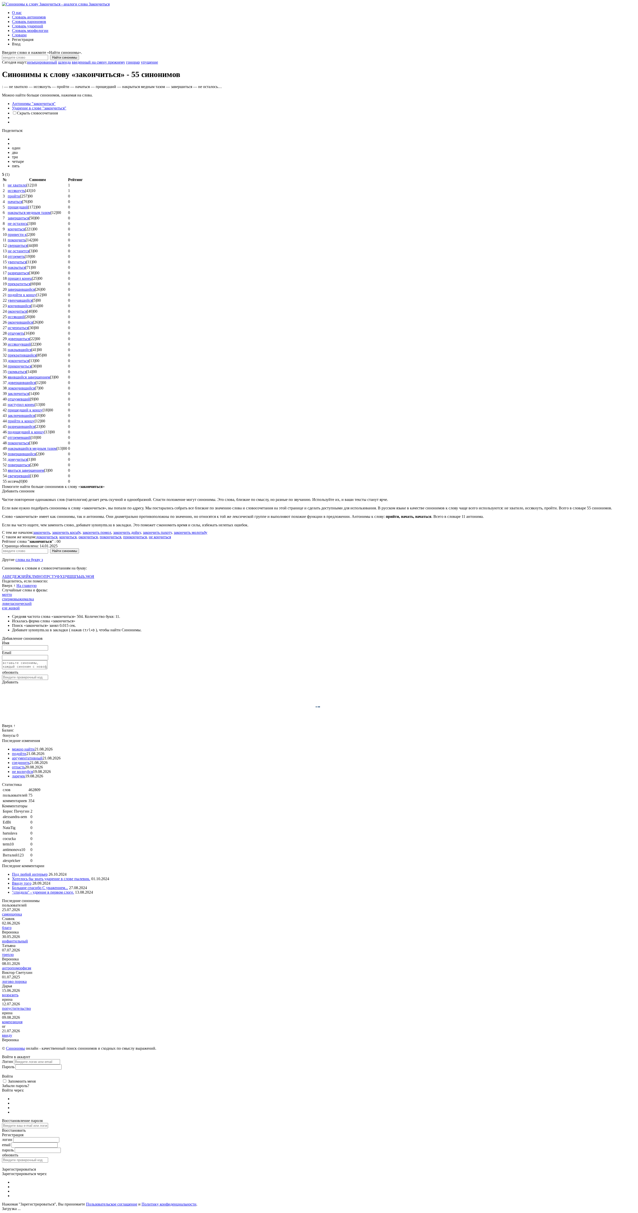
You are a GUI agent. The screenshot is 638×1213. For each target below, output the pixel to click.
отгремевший (19, 437)
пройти (14, 196)
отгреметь (16, 256)
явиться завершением (26, 470)
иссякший (16, 317)
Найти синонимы (64, 57)
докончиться (18, 361)
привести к (17, 234)
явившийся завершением (29, 377)
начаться (15, 201)
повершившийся (22, 454)
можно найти (23, 749)
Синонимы (15, 1048)
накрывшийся (19, 350)
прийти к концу (21, 421)
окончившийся (20, 322)
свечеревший (19, 476)
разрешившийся (21, 426)
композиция (12, 1022)
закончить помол (96, 532)
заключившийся (21, 415)
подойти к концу (22, 295)
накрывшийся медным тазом (32, 448)
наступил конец (21, 404)
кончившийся (19, 306)
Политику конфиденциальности (169, 1204)
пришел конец (20, 278)
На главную (26, 585)
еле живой (11, 608)
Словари (19, 35)
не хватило (17, 185)
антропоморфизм (16, 968)
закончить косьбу (66, 532)
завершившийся (21, 289)
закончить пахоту (157, 532)
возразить (10, 995)
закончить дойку (127, 532)
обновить (10, 672)
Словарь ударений (27, 26)
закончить (41, 532)
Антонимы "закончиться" (34, 103)
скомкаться (17, 372)
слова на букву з (29, 560)
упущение (149, 62)
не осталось (17, 223)
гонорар (133, 62)
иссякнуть (16, 190)
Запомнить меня (22, 1081)
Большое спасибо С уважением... (40, 888)
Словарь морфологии (30, 30)
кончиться (16, 229)
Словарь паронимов (29, 21)
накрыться (16, 267)
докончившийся (21, 388)
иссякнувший (19, 344)
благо (6, 928)
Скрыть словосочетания (37, 113)
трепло (8, 954)
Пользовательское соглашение (111, 1204)
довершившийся (22, 382)
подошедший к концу (26, 432)
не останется (18, 251)
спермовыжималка (18, 599)
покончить (17, 240)
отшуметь (16, 333)
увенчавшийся (20, 300)
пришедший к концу (25, 410)
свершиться (17, 245)
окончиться (17, 311)
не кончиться (160, 537)
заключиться (18, 393)
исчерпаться (18, 328)
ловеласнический (17, 603)
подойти (19, 753)
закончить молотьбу (190, 532)
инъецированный (42, 62)
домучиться (17, 459)
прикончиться (19, 366)
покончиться (18, 443)
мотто (7, 594)
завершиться (18, 218)
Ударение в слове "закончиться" (39, 108)
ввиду (7, 1035)
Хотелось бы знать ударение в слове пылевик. (51, 879)
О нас (17, 12)
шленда (64, 62)
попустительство (16, 1008)
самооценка (12, 914)
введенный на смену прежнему (98, 62)
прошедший (18, 207)
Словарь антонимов (29, 17)
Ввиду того (21, 883)
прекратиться (19, 284)
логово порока (14, 981)
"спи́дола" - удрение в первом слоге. (43, 892)
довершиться (19, 339)
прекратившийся (22, 355)
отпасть (18, 767)
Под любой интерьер (30, 874)
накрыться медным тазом (29, 212)
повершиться (19, 465)
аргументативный (27, 758)
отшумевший (19, 399)
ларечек (18, 776)
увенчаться (17, 262)
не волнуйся (22, 771)
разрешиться (18, 273)
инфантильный (15, 941)
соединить (21, 762)
